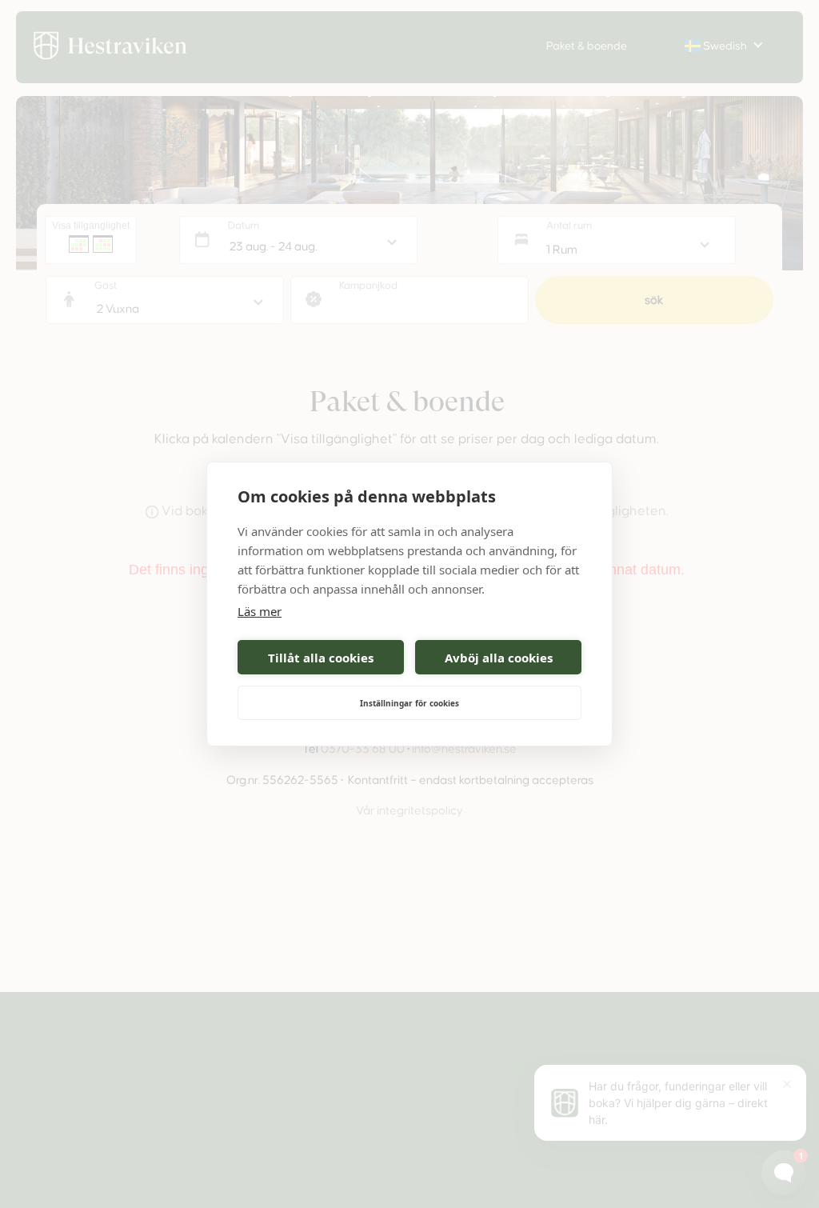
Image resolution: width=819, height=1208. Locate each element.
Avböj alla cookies (499, 658)
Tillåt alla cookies (321, 658)
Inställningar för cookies (409, 703)
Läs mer (260, 611)
